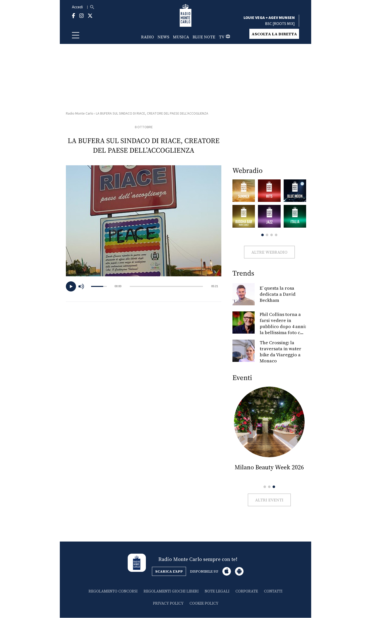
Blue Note (204, 37)
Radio (147, 37)
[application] (143, 286)
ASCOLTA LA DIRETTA (274, 34)
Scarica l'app (169, 571)
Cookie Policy (204, 603)
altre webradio (269, 252)
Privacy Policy (168, 603)
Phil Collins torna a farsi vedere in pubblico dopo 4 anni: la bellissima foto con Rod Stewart (283, 326)
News (163, 37)
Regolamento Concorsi (113, 591)
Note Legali (217, 591)
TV (221, 37)
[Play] (71, 286)
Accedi (77, 7)
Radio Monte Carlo (79, 113)
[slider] (166, 286)
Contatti (273, 591)
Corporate (246, 591)
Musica (181, 37)
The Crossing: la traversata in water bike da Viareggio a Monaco (280, 351)
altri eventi (269, 500)
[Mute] (83, 286)
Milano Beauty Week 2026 (269, 467)
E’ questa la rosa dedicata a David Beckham (278, 294)
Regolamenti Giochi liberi (171, 591)
